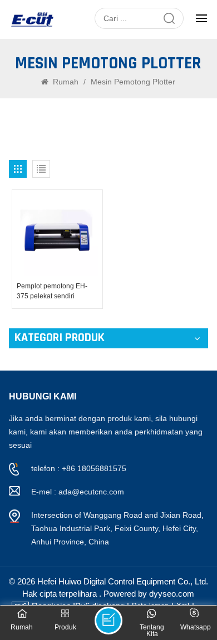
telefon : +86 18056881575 (78, 468)
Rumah (66, 81)
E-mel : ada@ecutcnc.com (77, 491)
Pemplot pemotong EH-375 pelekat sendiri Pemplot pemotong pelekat (57, 291)
